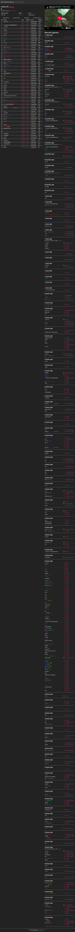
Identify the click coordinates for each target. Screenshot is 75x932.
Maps (16, 2)
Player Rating (21, 2)
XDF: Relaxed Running (7, 2)
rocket (39, 930)
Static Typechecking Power (42, 929)
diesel (43, 930)
